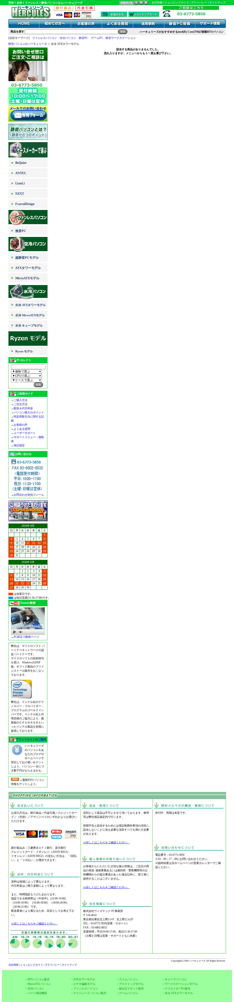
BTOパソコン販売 (39, 979)
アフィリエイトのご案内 (31, 739)
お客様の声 (20, 424)
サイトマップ (217, 2)
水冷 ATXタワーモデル (30, 305)
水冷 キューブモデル (29, 325)
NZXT (19, 193)
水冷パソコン (68, 38)
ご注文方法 (20, 404)
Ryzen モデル (24, 351)
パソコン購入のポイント (29, 412)
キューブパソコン (176, 979)
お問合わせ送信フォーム (29, 494)
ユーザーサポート (25, 433)
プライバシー (199, 2)
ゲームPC (97, 38)
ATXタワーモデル (28, 268)
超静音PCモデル (27, 257)
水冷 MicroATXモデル (30, 315)
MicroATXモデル (27, 278)
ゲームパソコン (128, 993)
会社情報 (157, 2)
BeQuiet (21, 163)
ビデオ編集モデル (84, 984)
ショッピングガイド (176, 2)
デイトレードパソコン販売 (89, 993)
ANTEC (20, 173)
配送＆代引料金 (23, 408)
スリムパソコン (128, 979)
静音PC (83, 38)
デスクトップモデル (131, 984)
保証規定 (19, 445)
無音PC (20, 231)
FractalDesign (25, 204)
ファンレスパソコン (44, 38)
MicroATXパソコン (39, 984)
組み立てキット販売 (131, 988)
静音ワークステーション (121, 38)
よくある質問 (22, 429)
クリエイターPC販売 (177, 988)
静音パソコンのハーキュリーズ (27, 43)
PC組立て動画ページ (26, 636)
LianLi (20, 183)
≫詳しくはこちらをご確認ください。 (34, 923)
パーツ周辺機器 (37, 993)
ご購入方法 (20, 400)
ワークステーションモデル (181, 984)
